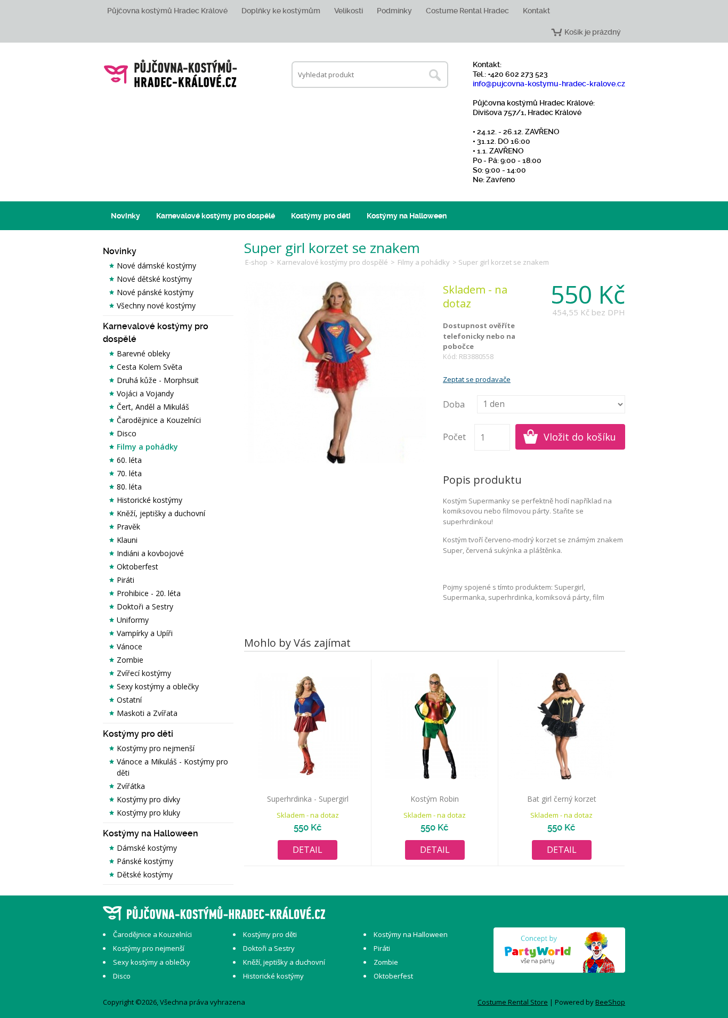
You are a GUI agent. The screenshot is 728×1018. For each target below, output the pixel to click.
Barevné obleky (143, 353)
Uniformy (133, 620)
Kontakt (536, 10)
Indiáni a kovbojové (150, 553)
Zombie (130, 660)
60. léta (129, 460)
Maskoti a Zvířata (147, 713)
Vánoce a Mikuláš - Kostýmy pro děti (172, 767)
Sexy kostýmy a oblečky (158, 686)
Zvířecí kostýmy (144, 673)
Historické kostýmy (149, 500)
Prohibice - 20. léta (149, 593)
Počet (454, 437)
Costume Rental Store (513, 1002)
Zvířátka (131, 786)
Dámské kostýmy (147, 848)
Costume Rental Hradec (467, 10)
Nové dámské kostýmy (156, 265)
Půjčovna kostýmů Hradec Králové (167, 10)
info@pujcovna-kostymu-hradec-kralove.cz (549, 83)
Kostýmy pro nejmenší (156, 748)
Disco (126, 433)
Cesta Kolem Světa (149, 367)
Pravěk (128, 527)
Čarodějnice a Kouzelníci (159, 420)
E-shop (256, 262)
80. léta (129, 487)
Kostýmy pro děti (321, 215)
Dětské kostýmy (145, 874)
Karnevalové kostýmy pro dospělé (215, 215)
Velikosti (348, 10)
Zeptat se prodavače (477, 379)
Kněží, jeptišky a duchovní (161, 513)
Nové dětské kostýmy (154, 279)
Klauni (127, 540)
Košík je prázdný (592, 32)
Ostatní (129, 700)
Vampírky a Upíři (145, 633)
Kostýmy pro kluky (148, 813)
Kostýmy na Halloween (407, 215)
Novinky (125, 215)
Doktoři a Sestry (145, 606)
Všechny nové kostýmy (156, 305)
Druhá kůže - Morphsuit (158, 380)
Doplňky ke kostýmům (280, 10)
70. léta (129, 473)
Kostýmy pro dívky (148, 799)
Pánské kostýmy (145, 861)
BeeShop (610, 1002)
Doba (454, 404)
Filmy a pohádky (147, 447)
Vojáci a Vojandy (145, 393)
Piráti (125, 580)
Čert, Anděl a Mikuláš (153, 407)
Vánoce (129, 646)
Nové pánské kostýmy (155, 292)
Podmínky (394, 10)
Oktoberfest (137, 566)
